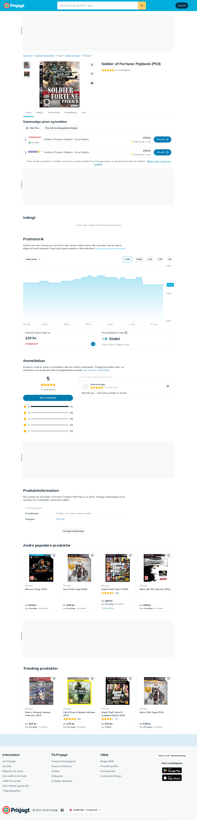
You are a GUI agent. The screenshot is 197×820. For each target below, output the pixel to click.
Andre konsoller (72, 55)
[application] (98, 295)
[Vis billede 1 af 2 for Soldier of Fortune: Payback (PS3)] (26, 65)
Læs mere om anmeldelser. (96, 370)
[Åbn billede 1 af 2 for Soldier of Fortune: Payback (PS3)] (59, 84)
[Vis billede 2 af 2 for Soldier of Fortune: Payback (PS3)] (26, 74)
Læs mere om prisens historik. (111, 248)
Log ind (182, 5)
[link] (126, 388)
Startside (27, 55)
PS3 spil (87, 55)
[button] (92, 64)
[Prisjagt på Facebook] (62, 809)
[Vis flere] (25, 139)
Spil (60, 55)
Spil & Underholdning (45, 55)
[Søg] (142, 6)
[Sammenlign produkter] (92, 83)
